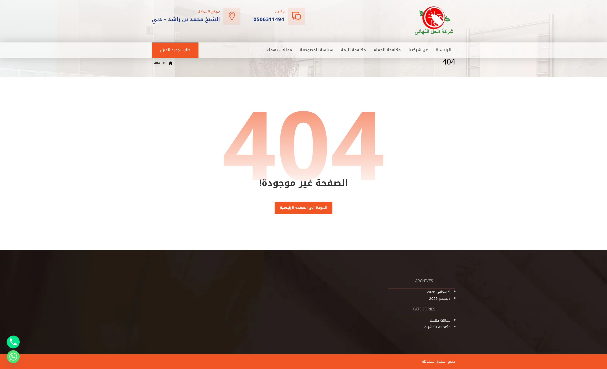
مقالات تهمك (440, 320)
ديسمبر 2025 (440, 298)
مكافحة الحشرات (437, 327)
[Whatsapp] (13, 356)
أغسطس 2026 (439, 292)
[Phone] (13, 342)
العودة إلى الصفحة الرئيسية (303, 207)
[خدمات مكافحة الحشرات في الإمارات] (434, 21)
